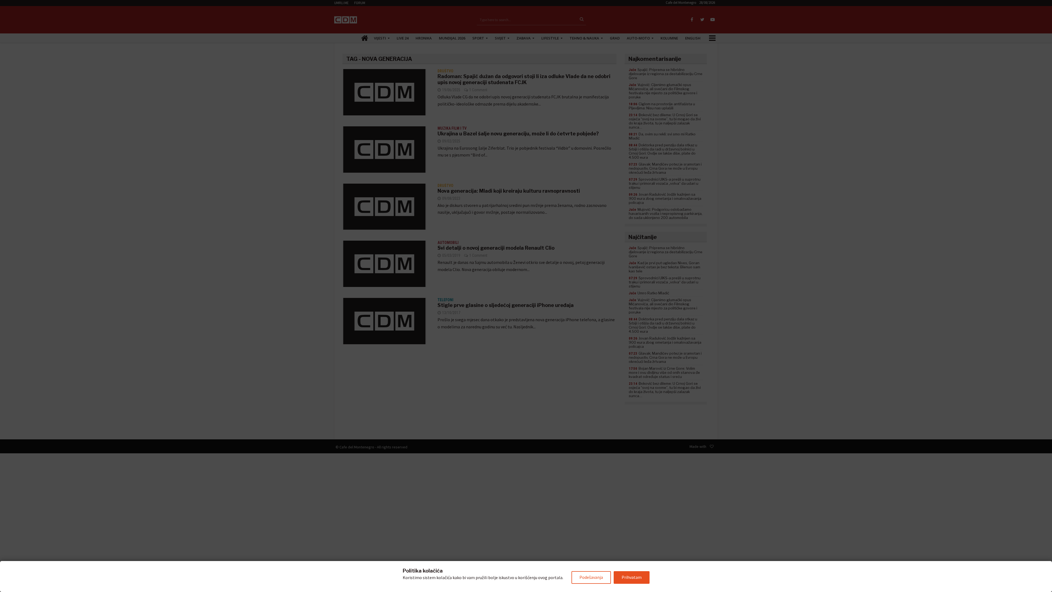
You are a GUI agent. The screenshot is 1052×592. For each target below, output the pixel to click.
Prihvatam (632, 577)
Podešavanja (591, 577)
